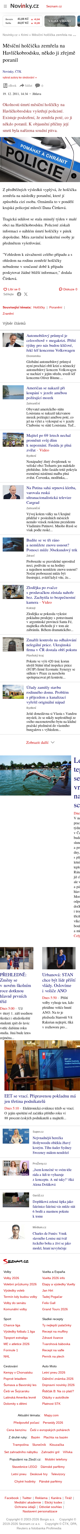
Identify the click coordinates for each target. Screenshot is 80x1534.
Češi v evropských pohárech (50, 1430)
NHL (7, 1356)
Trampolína (21, 1444)
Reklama (41, 1498)
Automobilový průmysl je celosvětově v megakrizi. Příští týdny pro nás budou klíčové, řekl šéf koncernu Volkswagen (51, 343)
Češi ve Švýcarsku (16, 1391)
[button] (40, 159)
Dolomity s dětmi (15, 1403)
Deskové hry (39, 1474)
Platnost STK (51, 1403)
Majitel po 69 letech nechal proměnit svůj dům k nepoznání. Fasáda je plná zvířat (48, 443)
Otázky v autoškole (55, 1397)
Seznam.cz (54, 6)
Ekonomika (33, 356)
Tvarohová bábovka (56, 1344)
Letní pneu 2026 (53, 1372)
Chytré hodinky (25, 1481)
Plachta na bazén (56, 1437)
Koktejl (30, 608)
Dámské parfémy (53, 1466)
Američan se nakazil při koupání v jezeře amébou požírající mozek (46, 392)
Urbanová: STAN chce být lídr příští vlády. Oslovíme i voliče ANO (59, 983)
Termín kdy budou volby (20, 1296)
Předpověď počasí (26, 1422)
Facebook (12, 1498)
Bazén (35, 1437)
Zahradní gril (50, 1452)
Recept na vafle (53, 1350)
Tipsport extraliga (16, 1337)
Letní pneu (18, 1474)
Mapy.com (51, 1415)
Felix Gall (48, 1303)
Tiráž (68, 1498)
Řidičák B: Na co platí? (58, 1391)
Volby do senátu (15, 1303)
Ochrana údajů (25, 1507)
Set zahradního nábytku (21, 1452)
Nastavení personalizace (40, 1511)
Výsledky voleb (14, 1290)
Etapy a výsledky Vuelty (58, 1284)
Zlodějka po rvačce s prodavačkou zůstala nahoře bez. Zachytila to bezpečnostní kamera (50, 595)
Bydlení (31, 455)
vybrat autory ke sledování (18, 77)
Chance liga (12, 1325)
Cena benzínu (16, 1430)
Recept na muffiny (55, 1331)
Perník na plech (53, 1356)
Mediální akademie (27, 1502)
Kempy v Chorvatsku (18, 1372)
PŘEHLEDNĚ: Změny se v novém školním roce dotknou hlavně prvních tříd (15, 988)
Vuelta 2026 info (53, 1278)
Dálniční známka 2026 (58, 1378)
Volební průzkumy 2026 (20, 1284)
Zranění (8, 313)
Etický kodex (53, 1502)
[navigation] (5, 6)
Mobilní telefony (56, 1459)
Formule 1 (11, 1350)
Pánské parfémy (50, 1481)
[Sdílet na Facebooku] (19, 294)
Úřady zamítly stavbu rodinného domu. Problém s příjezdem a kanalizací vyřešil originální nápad (47, 695)
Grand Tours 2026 (55, 1309)
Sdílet (28, 85)
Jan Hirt (47, 1290)
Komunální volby (15, 1309)
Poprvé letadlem (15, 1378)
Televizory (58, 1474)
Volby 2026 (11, 1278)
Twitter (27, 1498)
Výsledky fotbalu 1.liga (19, 1331)
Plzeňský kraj (35, 655)
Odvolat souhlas (50, 1507)
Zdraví (30, 555)
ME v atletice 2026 (17, 1344)
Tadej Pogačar (52, 1296)
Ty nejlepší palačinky (56, 1325)
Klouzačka (57, 1444)
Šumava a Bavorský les (20, 1385)
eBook (12, 85)
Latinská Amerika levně (20, 1397)
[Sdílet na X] (26, 294)
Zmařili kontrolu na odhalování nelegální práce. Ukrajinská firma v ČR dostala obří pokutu (51, 644)
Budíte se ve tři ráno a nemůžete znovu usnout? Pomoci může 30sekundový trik (51, 544)
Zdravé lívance (52, 1337)
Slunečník (39, 1444)
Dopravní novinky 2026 (58, 1385)
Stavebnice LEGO (24, 1466)
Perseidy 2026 (53, 1422)
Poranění (55, 307)
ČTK (18, 71)
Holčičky (39, 307)
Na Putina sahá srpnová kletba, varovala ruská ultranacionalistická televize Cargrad (51, 495)
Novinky (8, 71)
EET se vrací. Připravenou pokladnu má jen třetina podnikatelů (40, 1098)
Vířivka (67, 1452)
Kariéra (56, 1498)
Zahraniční (33, 403)
